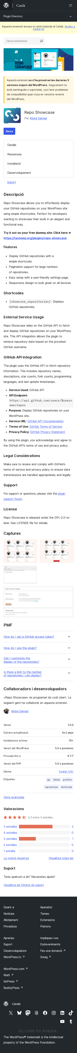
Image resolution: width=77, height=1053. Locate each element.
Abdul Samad (38, 118)
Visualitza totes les (61, 858)
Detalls (11, 145)
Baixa (9, 131)
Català (16, 1004)
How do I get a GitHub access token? (29, 636)
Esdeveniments (50, 944)
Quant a (9, 907)
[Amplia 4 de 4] (68, 591)
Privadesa (10, 926)
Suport (11, 182)
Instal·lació (14, 163)
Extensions (47, 920)
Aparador (46, 907)
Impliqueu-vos (49, 938)
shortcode (66, 787)
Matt (9, 975)
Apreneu (9, 938)
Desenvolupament (19, 172)
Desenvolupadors (15, 951)
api (48, 779)
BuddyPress (13, 988)
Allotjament (11, 920)
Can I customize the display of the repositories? (21, 660)
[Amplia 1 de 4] (32, 544)
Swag (45, 957)
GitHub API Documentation (46, 421)
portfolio (67, 779)
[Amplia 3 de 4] (32, 570)
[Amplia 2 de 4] (68, 544)
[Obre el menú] (71, 5)
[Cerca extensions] (41, 41)
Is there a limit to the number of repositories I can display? (23, 673)
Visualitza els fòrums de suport (24, 885)
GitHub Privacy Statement (47, 432)
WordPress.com (16, 969)
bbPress (11, 981)
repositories (51, 787)
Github (56, 779)
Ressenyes (14, 154)
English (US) (66, 771)
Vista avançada (14, 797)
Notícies (9, 913)
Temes (44, 913)
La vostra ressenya (16, 858)
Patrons (45, 926)
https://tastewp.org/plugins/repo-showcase (35, 238)
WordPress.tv (14, 957)
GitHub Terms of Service (46, 426)
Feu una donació (53, 951)
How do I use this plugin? (20, 648)
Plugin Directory (13, 16)
